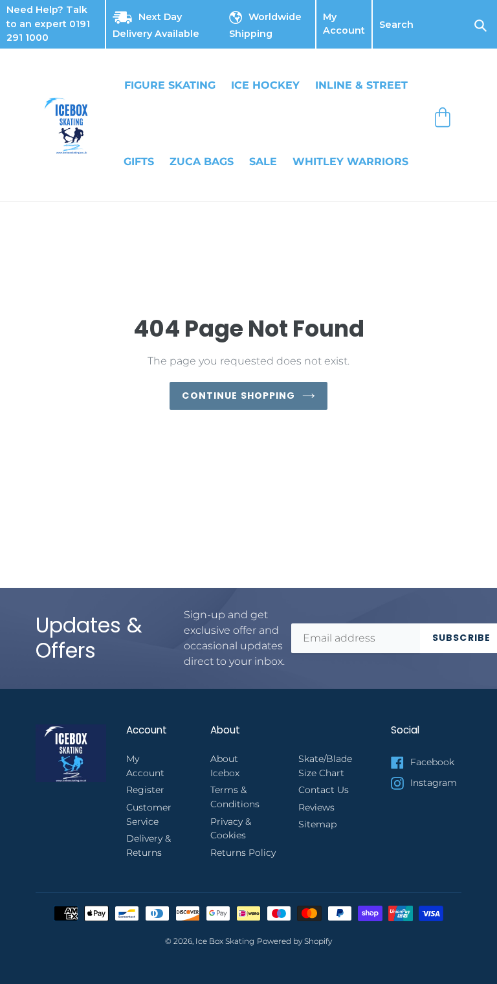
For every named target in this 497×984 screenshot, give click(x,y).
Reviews (316, 807)
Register (145, 790)
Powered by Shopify (294, 941)
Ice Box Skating (224, 941)
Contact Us (323, 790)
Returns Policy (243, 852)
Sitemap (317, 824)
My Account (344, 24)
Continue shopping (238, 395)
